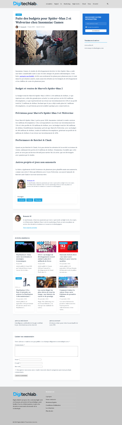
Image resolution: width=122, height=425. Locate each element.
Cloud (84, 4)
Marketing (67, 4)
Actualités (49, 4)
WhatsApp (38, 200)
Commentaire (20, 345)
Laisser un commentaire (21, 375)
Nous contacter (51, 399)
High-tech (75, 4)
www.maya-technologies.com (94, 48)
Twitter (30, 200)
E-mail (17, 363)
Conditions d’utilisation (53, 405)
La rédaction (50, 408)
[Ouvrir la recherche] (107, 4)
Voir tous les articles (30, 227)
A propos (49, 396)
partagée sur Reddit (27, 76)
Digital (56, 4)
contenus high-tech (36, 400)
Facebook (21, 200)
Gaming (19, 14)
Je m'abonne (96, 30)
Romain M (23, 27)
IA (61, 4)
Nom (17, 359)
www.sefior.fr (89, 45)
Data (89, 4)
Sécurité (95, 4)
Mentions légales (51, 402)
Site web (17, 366)
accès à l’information (25, 404)
